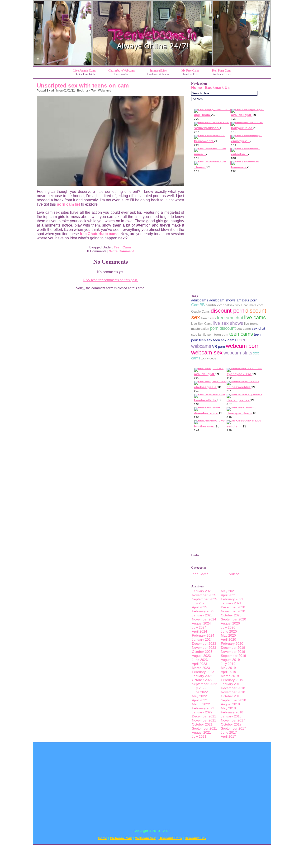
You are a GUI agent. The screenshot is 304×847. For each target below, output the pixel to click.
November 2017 (233, 720)
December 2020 (233, 607)
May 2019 (228, 668)
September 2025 (204, 599)
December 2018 (233, 688)
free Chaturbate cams (99, 234)
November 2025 (204, 595)
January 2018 (231, 716)
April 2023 (199, 664)
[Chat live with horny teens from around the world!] (152, 65)
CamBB (198, 304)
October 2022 (202, 680)
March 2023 (201, 668)
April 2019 (228, 672)
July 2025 (199, 603)
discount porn (227, 310)
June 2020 (229, 631)
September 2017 (233, 728)
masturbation (200, 328)
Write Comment (121, 251)
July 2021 (199, 736)
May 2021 (228, 591)
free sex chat (230, 317)
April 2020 (228, 639)
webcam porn (243, 346)
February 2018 (232, 712)
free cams (208, 318)
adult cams (199, 300)
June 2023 (200, 660)
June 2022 (200, 692)
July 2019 (228, 664)
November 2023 (204, 647)
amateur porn (247, 300)
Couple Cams (200, 311)
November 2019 (233, 651)
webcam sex (207, 352)
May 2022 (199, 696)
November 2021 (204, 720)
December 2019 (233, 647)
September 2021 (204, 728)
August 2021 (201, 732)
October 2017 (231, 724)
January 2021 (231, 603)
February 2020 (232, 643)
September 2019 (233, 656)
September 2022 (204, 684)
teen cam (221, 334)
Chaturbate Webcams (121, 70)
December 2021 (204, 716)
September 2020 (233, 619)
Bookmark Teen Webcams (94, 90)
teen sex (205, 340)
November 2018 (233, 692)
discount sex (195, 838)
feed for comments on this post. (110, 280)
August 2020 (230, 623)
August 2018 (230, 704)
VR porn (218, 346)
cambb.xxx (214, 305)
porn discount (223, 328)
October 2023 (202, 651)
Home (196, 88)
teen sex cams (224, 340)
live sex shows (228, 323)
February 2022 (203, 708)
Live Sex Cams (201, 323)
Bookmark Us (217, 88)
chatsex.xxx (231, 305)
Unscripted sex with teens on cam (83, 85)
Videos (234, 574)
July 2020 (228, 627)
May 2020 (228, 635)
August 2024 (201, 623)
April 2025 (199, 607)
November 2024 (204, 619)
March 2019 (230, 676)
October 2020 (231, 615)
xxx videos (208, 358)
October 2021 (202, 724)
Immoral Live (158, 70)
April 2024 (199, 631)
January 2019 (231, 684)
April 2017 (228, 736)
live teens (251, 323)
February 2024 (203, 635)
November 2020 (233, 611)
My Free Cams (190, 70)
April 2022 (199, 700)
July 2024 (199, 627)
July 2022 (199, 688)
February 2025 (203, 611)
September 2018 (233, 700)
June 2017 (229, 732)
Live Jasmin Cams (84, 70)
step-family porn (202, 334)
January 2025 (202, 615)
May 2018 (228, 708)
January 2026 (202, 591)
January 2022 (202, 712)
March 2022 (201, 704)
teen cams (241, 334)
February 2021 (232, 599)
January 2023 (202, 676)
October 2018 (231, 696)
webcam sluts (237, 352)
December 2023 (204, 643)
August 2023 (201, 656)
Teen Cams (123, 247)
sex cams (244, 328)
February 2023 (203, 672)
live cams (255, 317)
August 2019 (230, 660)
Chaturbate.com (252, 305)
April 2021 (228, 595)
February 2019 (232, 680)
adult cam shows (222, 300)
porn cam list (68, 204)
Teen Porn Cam (221, 70)
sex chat (258, 328)
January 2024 (202, 639)
